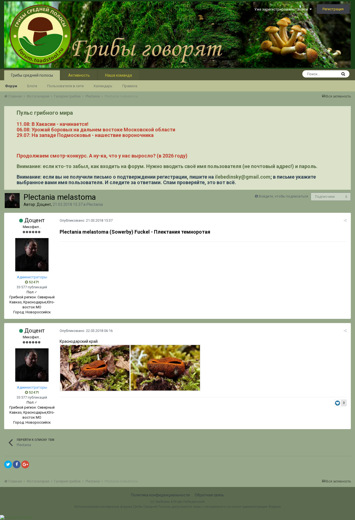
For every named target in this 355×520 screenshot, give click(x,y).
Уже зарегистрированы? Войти (282, 9)
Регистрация (333, 9)
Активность (79, 75)
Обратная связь (209, 495)
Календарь (103, 86)
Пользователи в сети (65, 86)
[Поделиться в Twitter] (8, 464)
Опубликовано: (86, 220)
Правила (129, 86)
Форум (11, 86)
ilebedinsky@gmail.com (242, 177)
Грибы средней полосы (32, 75)
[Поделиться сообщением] (345, 220)
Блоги (32, 86)
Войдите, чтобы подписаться (283, 196)
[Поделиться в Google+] (25, 464)
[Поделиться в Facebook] (17, 464)
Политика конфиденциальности (160, 495)
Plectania (95, 204)
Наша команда (118, 75)
